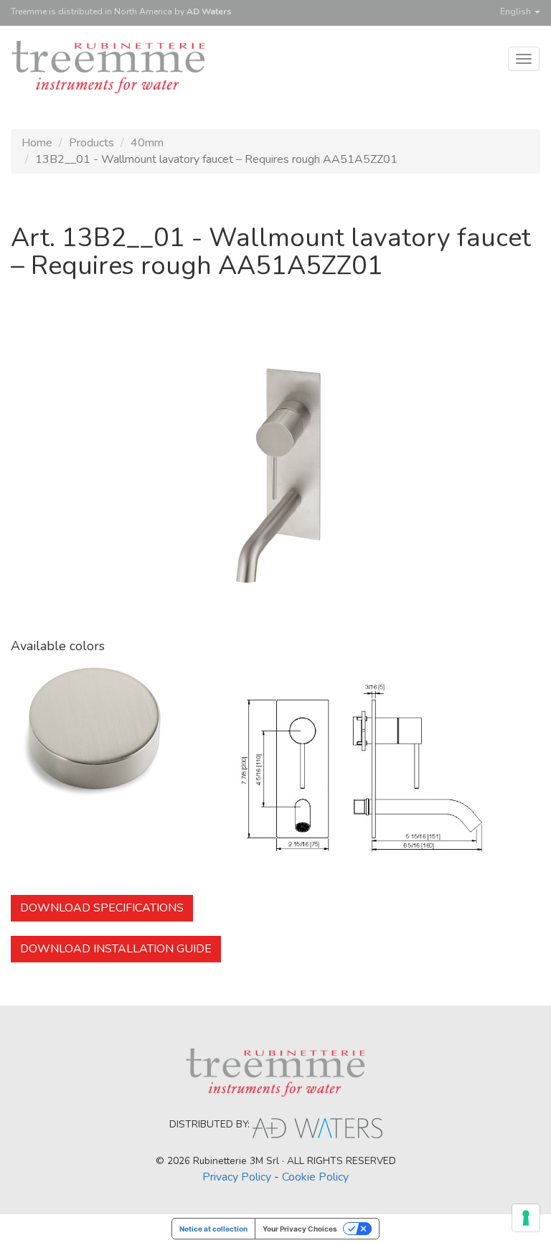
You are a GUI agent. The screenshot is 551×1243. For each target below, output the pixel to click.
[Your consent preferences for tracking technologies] (526, 1218)
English (516, 11)
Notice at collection (213, 1228)
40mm (147, 143)
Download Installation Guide (116, 949)
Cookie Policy (315, 1177)
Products (91, 143)
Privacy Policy (236, 1177)
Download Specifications (102, 908)
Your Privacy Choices (300, 1228)
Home (37, 143)
